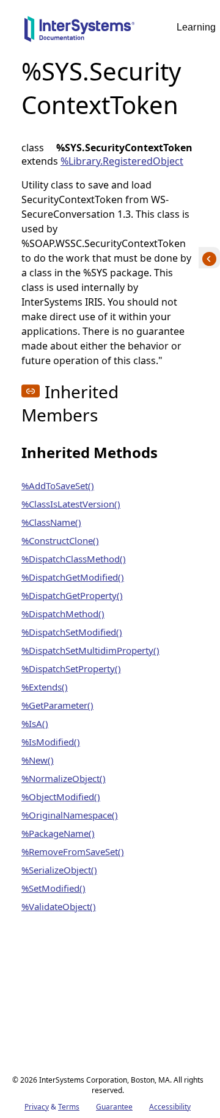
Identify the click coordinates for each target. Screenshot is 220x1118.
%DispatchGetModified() (72, 577)
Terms (68, 1107)
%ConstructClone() (60, 540)
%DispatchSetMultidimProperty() (90, 650)
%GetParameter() (57, 705)
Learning (196, 27)
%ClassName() (51, 522)
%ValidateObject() (58, 906)
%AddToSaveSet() (57, 485)
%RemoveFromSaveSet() (72, 851)
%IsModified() (50, 742)
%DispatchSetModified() (71, 632)
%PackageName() (58, 833)
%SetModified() (53, 888)
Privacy (36, 1107)
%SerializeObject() (59, 870)
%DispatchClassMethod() (73, 559)
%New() (37, 760)
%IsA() (34, 723)
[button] (30, 391)
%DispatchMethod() (63, 613)
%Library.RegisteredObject (122, 161)
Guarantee (114, 1107)
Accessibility (170, 1107)
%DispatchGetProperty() (72, 595)
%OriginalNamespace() (69, 815)
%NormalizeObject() (63, 778)
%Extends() (44, 687)
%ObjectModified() (60, 796)
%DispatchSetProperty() (71, 668)
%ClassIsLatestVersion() (70, 504)
